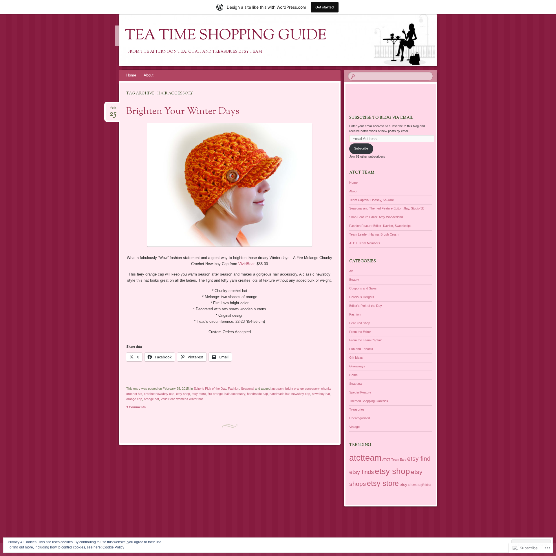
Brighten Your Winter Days (182, 112)
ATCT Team (390, 459)
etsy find (419, 458)
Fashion (233, 388)
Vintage (354, 427)
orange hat (151, 399)
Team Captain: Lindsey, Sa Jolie (371, 200)
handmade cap (257, 393)
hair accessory (234, 393)
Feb (112, 109)
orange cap (134, 399)
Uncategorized (359, 418)
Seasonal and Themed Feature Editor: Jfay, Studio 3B (386, 208)
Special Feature (360, 392)
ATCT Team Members (364, 243)
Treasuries (357, 409)
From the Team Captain (365, 340)
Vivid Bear (168, 399)
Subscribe (361, 148)
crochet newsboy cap (159, 393)
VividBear (246, 264)
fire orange (215, 393)
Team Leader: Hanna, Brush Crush (373, 234)
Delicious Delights (361, 297)
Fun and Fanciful (361, 349)
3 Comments (136, 407)
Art (351, 271)
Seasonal (247, 388)
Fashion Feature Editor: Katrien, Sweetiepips (380, 225)
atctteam (277, 388)
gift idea (425, 484)
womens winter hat (189, 399)
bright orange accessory (302, 388)
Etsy (403, 459)
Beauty (354, 279)
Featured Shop (359, 323)
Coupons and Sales (363, 288)
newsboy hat (321, 393)
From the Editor (360, 331)
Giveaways (357, 366)
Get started (324, 7)
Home (131, 75)
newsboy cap (300, 393)
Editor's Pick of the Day (210, 388)
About (148, 75)
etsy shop (183, 393)
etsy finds (361, 472)
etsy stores (410, 484)
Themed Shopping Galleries (368, 401)
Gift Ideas (356, 357)
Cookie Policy (113, 547)
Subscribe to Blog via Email (381, 118)
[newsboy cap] (229, 247)
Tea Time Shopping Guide (225, 35)
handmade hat (280, 393)
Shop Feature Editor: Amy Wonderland (376, 217)
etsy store (199, 393)
